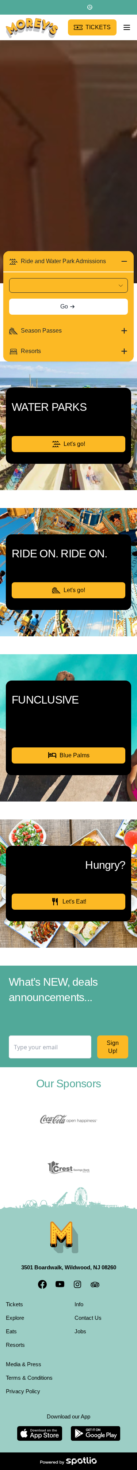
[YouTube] (60, 1284)
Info (80, 1304)
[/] (32, 27)
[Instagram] (77, 1284)
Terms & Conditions (32, 1377)
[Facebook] (42, 1284)
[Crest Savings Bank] (68, 1167)
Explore (16, 1317)
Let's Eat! (68, 902)
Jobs (81, 1331)
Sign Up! (112, 1047)
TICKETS (99, 27)
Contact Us (89, 1317)
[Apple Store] (39, 1433)
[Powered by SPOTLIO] (68, 1461)
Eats (11, 1331)
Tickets (15, 1304)
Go (64, 306)
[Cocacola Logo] (68, 1120)
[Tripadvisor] (95, 1284)
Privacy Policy (24, 1391)
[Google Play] (95, 1433)
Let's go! (74, 444)
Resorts (16, 1344)
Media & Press (25, 1364)
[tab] (68, 261)
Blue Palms (68, 755)
